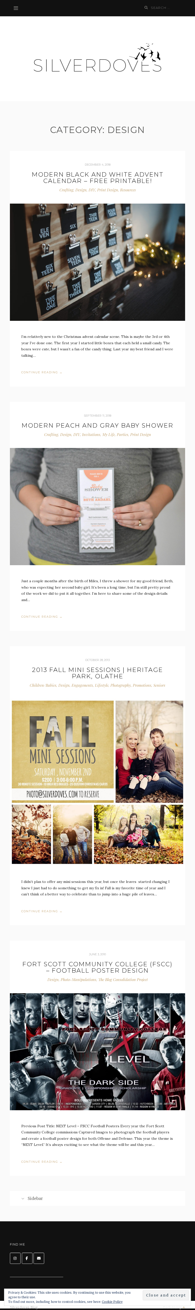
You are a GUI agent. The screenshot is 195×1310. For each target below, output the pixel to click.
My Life (108, 434)
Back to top (173, 1307)
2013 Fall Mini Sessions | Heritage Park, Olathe (97, 673)
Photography (120, 685)
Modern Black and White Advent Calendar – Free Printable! (98, 177)
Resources (128, 189)
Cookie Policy (112, 1302)
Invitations (91, 434)
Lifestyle (101, 685)
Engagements (82, 685)
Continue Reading (42, 372)
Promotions (142, 685)
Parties (122, 434)
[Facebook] (27, 1258)
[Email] (39, 1258)
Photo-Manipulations (78, 979)
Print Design (107, 189)
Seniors (159, 685)
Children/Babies (43, 685)
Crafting (66, 189)
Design (81, 189)
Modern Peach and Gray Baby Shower (97, 425)
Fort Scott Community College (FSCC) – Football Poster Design (97, 967)
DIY (92, 189)
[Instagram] (15, 1258)
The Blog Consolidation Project (123, 979)
